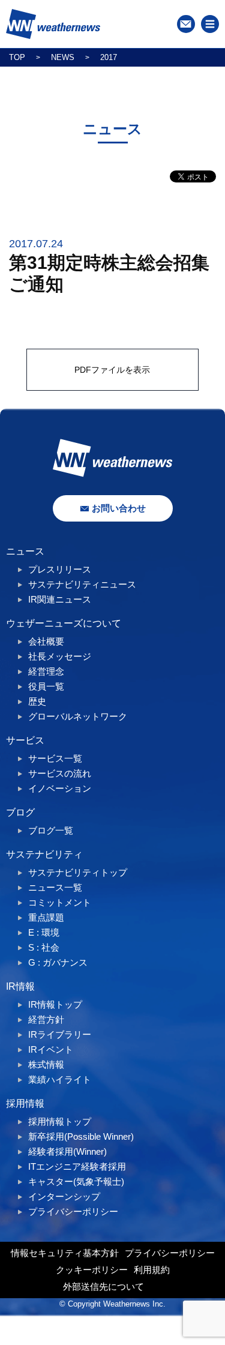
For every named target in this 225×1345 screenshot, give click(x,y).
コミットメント (59, 902)
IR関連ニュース (59, 599)
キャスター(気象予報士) (76, 1181)
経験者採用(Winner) (67, 1151)
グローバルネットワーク (77, 716)
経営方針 (46, 1019)
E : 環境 (43, 932)
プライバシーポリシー (73, 1211)
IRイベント (50, 1049)
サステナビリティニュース (82, 584)
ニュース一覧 (55, 887)
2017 (108, 57)
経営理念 (46, 671)
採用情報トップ (59, 1121)
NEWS (62, 57)
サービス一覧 (55, 758)
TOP (17, 57)
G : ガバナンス (58, 962)
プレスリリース (59, 569)
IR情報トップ (55, 1004)
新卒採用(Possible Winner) (81, 1136)
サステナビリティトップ (77, 872)
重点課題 (46, 917)
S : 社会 (43, 947)
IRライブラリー (59, 1034)
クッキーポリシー (92, 1270)
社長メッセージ (59, 656)
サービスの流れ (59, 773)
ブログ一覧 (50, 830)
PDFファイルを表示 (112, 370)
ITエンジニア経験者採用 (77, 1166)
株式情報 (46, 1064)
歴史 (37, 701)
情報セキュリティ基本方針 (65, 1253)
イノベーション (59, 788)
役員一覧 (46, 686)
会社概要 (46, 641)
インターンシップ (64, 1196)
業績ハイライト (59, 1079)
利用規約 (152, 1270)
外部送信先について (103, 1286)
